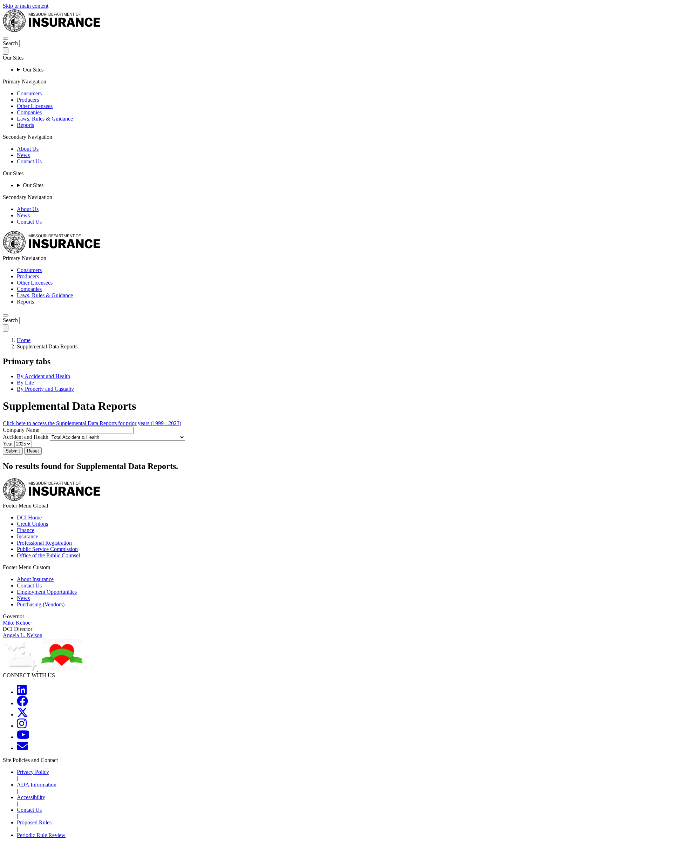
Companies (29, 112)
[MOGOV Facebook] (22, 703)
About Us (28, 149)
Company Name (21, 430)
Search (10, 43)
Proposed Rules (34, 822)
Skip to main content (25, 6)
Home (23, 340)
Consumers (29, 93)
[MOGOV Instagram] (22, 726)
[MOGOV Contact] (22, 748)
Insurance (27, 536)
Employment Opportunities (47, 592)
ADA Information (36, 785)
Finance (25, 530)
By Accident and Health (43, 376)
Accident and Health (25, 437)
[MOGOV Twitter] (22, 714)
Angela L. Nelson (22, 635)
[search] (5, 315)
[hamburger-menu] (5, 39)
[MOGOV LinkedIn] (22, 692)
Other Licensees (35, 106)
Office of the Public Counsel (48, 555)
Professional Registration (44, 543)
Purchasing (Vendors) (40, 604)
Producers (28, 100)
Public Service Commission (47, 549)
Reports (25, 125)
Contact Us (29, 161)
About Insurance (35, 579)
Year (8, 444)
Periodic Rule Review (41, 835)
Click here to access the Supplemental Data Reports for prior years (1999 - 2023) (92, 423)
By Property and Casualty (45, 389)
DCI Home (29, 517)
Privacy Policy (33, 772)
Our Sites (33, 70)
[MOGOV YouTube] (23, 737)
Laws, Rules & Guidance (45, 119)
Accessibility (31, 797)
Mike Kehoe (16, 623)
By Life (25, 383)
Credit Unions (32, 524)
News (23, 155)
